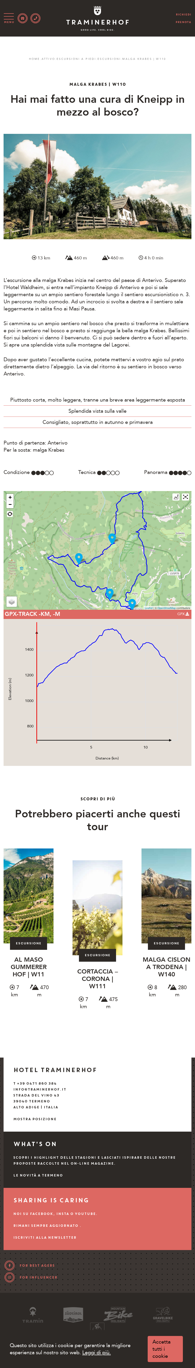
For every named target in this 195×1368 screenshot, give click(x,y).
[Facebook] (9, 1265)
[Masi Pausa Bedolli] (79, 559)
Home (34, 59)
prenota (183, 22)
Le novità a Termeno (38, 1175)
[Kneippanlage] (110, 594)
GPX (181, 614)
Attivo (48, 59)
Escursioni (109, 59)
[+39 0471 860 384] (35, 18)
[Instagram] (9, 1277)
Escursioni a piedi (76, 59)
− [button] (10, 504)
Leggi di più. (96, 1352)
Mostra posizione (34, 1119)
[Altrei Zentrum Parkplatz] (132, 605)
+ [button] (10, 497)
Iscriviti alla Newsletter (44, 1237)
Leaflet (149, 608)
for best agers (37, 1265)
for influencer (38, 1277)
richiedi (183, 14)
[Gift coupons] (22, 18)
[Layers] (11, 601)
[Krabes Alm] (112, 539)
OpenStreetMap (166, 608)
